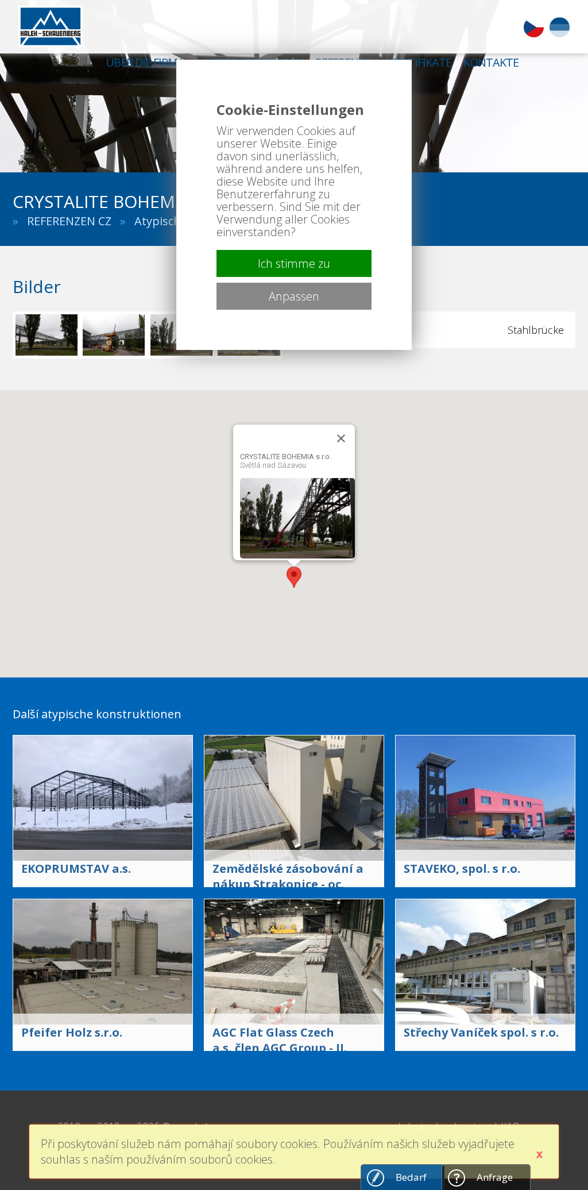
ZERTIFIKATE (420, 62)
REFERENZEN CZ (69, 221)
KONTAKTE (491, 62)
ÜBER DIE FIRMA (145, 62)
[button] (294, 577)
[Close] (341, 438)
